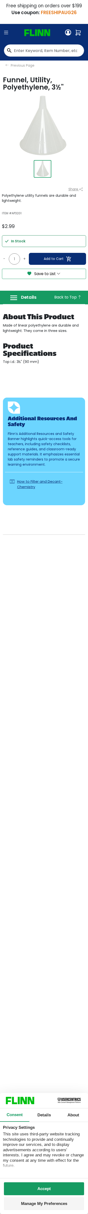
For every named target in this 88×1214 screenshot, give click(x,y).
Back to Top (65, 297)
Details (28, 297)
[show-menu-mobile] (6, 32)
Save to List (45, 274)
